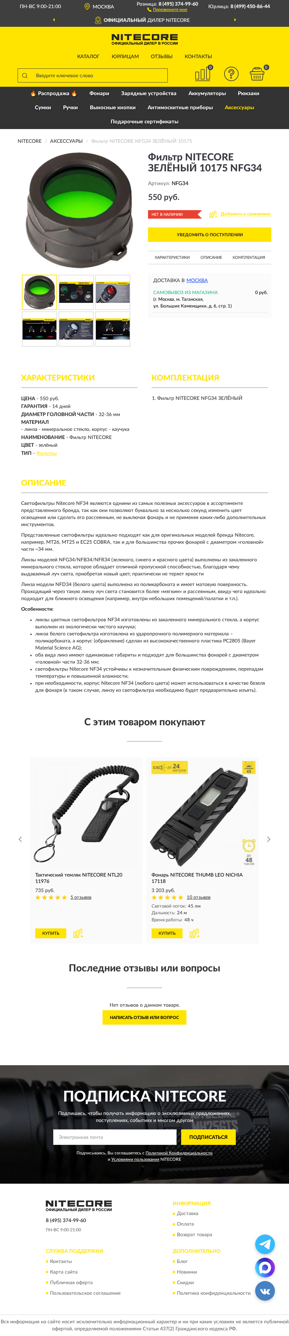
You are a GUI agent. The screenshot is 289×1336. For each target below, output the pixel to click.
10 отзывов (198, 897)
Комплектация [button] (249, 258)
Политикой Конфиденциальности (179, 1153)
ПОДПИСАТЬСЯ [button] (208, 1137)
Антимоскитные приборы (180, 107)
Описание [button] (211, 258)
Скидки (185, 1282)
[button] (167, 9)
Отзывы (162, 56)
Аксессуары (239, 107)
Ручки (70, 107)
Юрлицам (125, 56)
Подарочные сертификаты (144, 121)
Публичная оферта (71, 1282)
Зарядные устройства (149, 93)
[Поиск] (25, 75)
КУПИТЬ (50, 933)
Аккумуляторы (207, 93)
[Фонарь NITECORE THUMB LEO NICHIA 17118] (203, 814)
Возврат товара (194, 1235)
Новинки (187, 1272)
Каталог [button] (88, 56)
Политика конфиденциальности (214, 1293)
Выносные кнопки (113, 107)
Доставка (187, 1214)
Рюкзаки (248, 93)
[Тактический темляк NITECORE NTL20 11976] (86, 814)
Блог (182, 1261)
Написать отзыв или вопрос (144, 1017)
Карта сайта (64, 1272)
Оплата (185, 1224)
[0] (257, 74)
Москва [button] (197, 280)
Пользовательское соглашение (85, 1293)
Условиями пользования (135, 1159)
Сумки (43, 107)
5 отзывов (80, 897)
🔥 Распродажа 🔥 (54, 93)
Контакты (198, 56)
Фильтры (46, 453)
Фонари (99, 93)
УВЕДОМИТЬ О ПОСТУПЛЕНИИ (210, 235)
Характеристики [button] (172, 258)
